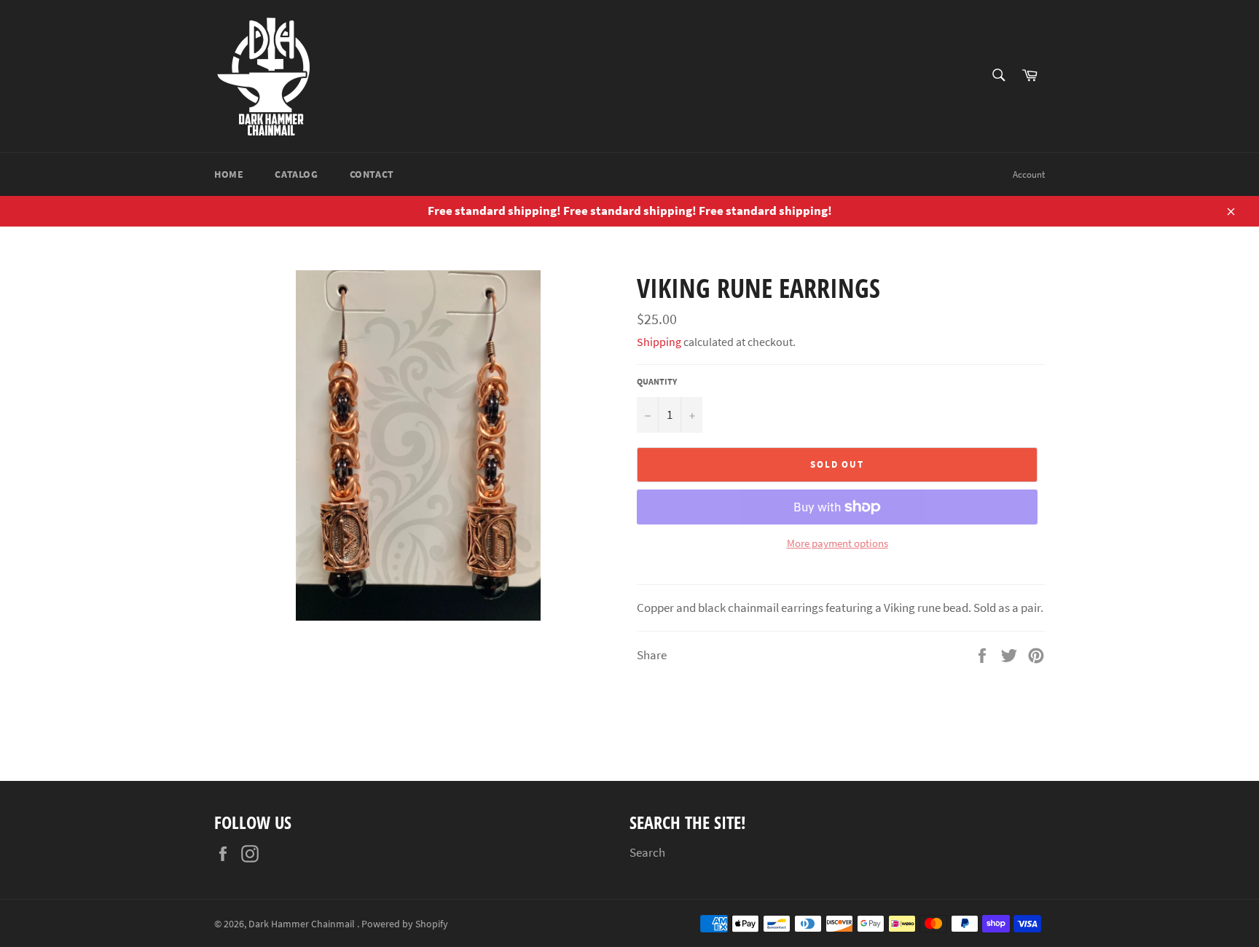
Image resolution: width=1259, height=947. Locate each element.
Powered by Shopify (404, 924)
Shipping (659, 341)
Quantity (657, 381)
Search (647, 852)
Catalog (296, 174)
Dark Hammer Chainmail (302, 924)
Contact (372, 174)
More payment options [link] (837, 543)
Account (1029, 174)
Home (228, 174)
